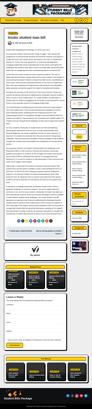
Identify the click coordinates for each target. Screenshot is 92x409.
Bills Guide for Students (49, 20)
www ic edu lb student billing (34, 277)
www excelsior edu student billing (13, 276)
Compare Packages (31, 20)
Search (79, 126)
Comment (10, 304)
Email (8, 322)
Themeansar (61, 406)
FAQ (62, 20)
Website (9, 331)
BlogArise (51, 406)
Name (8, 313)
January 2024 (77, 218)
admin (17, 43)
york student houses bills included (13, 375)
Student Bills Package (13, 20)
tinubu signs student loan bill (21, 231)
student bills (13, 33)
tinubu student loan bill (27, 37)
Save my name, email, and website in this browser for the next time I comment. (34, 340)
